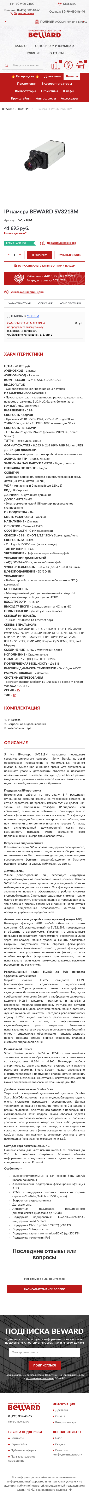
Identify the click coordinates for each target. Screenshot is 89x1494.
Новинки (33, 53)
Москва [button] (33, 316)
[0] (80, 65)
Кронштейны (20, 98)
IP (14, 695)
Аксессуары (69, 98)
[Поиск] (6, 65)
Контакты (56, 53)
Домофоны (52, 76)
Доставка (61, 1410)
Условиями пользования (40, 1378)
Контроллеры (45, 98)
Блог (58, 1438)
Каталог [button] (21, 46)
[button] (22, 13)
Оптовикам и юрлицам (54, 46)
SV (18, 690)
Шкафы (68, 91)
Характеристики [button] (19, 303)
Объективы (49, 91)
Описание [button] (45, 303)
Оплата (60, 1416)
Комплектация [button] (70, 303)
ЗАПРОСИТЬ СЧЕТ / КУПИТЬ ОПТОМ (46, 266)
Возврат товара (65, 1422)
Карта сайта (19, 1444)
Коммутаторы (25, 91)
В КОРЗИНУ (39, 255)
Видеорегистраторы (56, 83)
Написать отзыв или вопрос (44, 1289)
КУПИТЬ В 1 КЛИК (70, 255)
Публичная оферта (23, 1450)
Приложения (26, 83)
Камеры (72, 76)
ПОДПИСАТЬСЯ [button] (44, 1365)
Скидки (60, 1444)
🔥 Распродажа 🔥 (25, 76)
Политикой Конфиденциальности (64, 1375)
